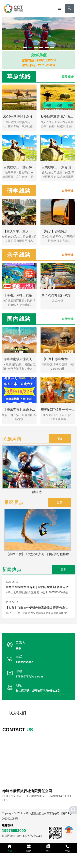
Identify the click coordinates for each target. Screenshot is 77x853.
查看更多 (68, 319)
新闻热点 (12, 569)
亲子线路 (19, 255)
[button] (25, 47)
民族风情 (12, 438)
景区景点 (14, 502)
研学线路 (19, 191)
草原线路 (19, 76)
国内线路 (19, 319)
